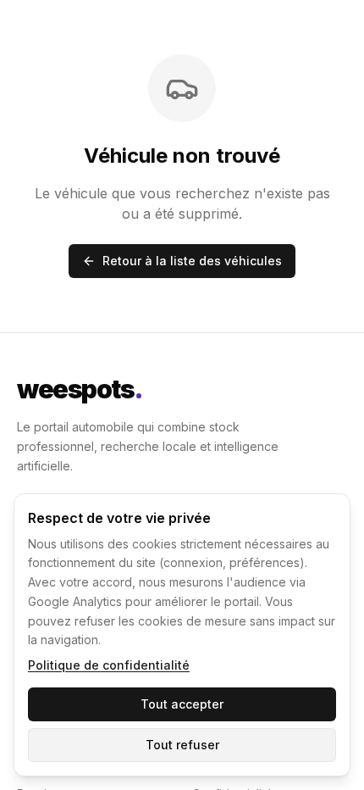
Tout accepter (182, 704)
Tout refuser (182, 744)
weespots (80, 389)
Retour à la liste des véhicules (192, 260)
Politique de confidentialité (109, 665)
